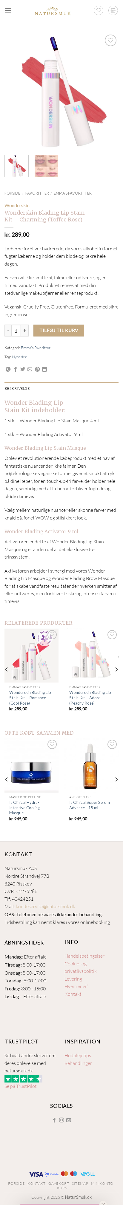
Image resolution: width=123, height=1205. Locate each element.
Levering (73, 979)
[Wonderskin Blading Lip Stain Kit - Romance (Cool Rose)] (31, 656)
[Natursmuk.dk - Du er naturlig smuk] (52, 10)
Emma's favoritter (73, 193)
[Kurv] (113, 10)
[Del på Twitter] (22, 369)
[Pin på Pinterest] (37, 369)
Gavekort (58, 1183)
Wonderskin (17, 205)
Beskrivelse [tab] (17, 388)
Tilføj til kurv (59, 330)
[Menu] (8, 10)
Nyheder (19, 356)
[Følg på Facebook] (54, 1120)
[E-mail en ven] (29, 369)
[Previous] (14, 91)
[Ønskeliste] (98, 10)
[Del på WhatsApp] (8, 369)
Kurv (62, 1188)
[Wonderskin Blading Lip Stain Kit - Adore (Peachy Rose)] (91, 656)
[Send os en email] (68, 1120)
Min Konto (102, 1183)
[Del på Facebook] (15, 369)
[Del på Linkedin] (44, 369)
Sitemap (80, 1183)
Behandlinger (78, 1063)
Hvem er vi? (76, 986)
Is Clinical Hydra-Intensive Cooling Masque (24, 807)
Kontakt (73, 994)
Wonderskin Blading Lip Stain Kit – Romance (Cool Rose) (30, 697)
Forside (12, 193)
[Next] (108, 91)
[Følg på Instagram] (61, 1120)
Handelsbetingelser (84, 956)
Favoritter (37, 193)
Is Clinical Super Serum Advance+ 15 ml (89, 805)
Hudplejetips (77, 1055)
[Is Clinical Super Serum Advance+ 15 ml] (91, 765)
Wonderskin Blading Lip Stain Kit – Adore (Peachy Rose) (90, 697)
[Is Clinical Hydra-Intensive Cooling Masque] (31, 765)
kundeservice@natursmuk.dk (45, 906)
